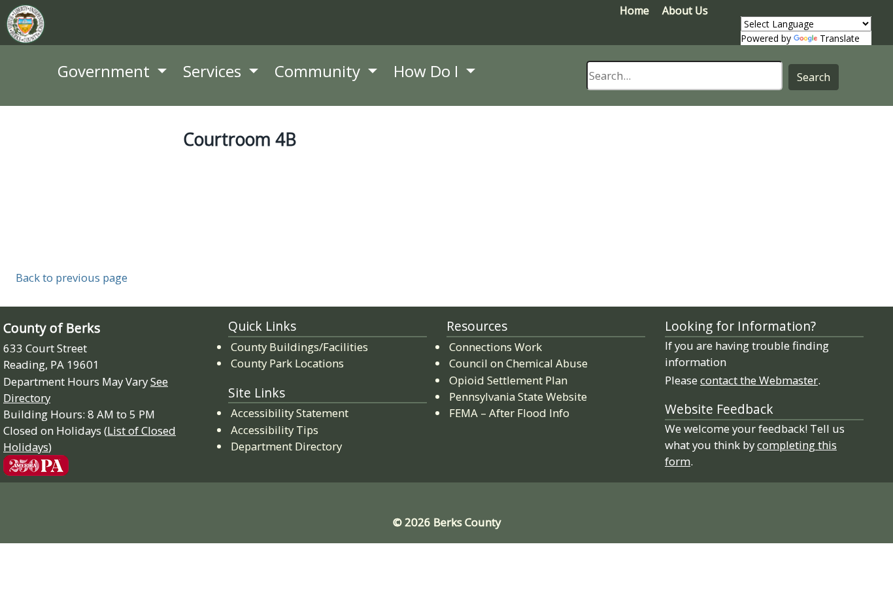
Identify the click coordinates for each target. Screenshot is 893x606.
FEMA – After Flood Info (510, 412)
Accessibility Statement (289, 412)
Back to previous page (71, 277)
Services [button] (214, 71)
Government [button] (106, 71)
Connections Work (496, 346)
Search (813, 77)
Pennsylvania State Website (518, 396)
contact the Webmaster (759, 380)
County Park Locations (287, 363)
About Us (685, 10)
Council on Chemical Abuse (519, 363)
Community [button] (319, 71)
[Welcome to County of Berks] (25, 26)
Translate (840, 38)
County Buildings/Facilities (299, 346)
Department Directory (286, 446)
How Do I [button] (428, 71)
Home (634, 10)
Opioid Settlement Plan (509, 380)
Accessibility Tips (274, 429)
